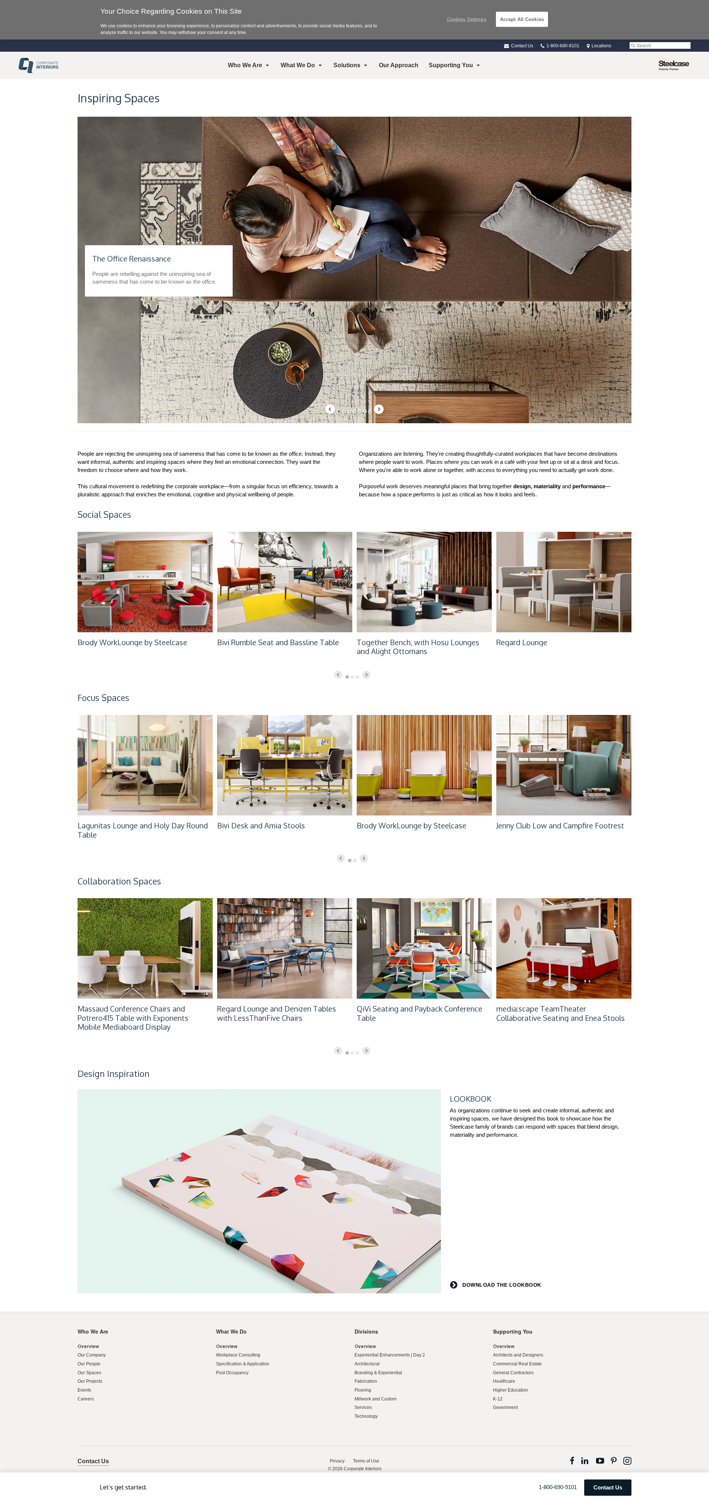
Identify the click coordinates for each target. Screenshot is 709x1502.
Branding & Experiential (378, 1372)
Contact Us (521, 45)
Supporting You (451, 65)
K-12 (498, 1399)
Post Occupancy (232, 1372)
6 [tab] (365, 411)
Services (363, 1407)
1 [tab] (339, 411)
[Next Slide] (379, 409)
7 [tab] (370, 411)
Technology (366, 1416)
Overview (88, 1346)
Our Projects (90, 1381)
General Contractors (513, 1372)
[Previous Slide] (330, 409)
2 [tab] (344, 411)
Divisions (366, 1331)
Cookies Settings (466, 19)
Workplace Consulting (238, 1355)
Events (84, 1390)
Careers (86, 1399)
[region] (354, 20)
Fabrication (365, 1381)
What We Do (298, 65)
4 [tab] (354, 411)
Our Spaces (89, 1372)
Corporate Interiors (362, 1468)
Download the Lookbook (501, 1285)
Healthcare (504, 1381)
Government (505, 1407)
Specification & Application (242, 1363)
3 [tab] (349, 411)
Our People (89, 1363)
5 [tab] (360, 411)
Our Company (92, 1355)
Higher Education (510, 1390)
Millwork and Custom (375, 1399)
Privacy (337, 1461)
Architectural (367, 1363)
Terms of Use (366, 1461)
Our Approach (398, 65)
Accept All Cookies (522, 19)
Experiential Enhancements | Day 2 (389, 1355)
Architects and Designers (518, 1355)
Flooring (362, 1390)
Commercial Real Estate (517, 1363)
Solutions (346, 65)
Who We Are (245, 65)
